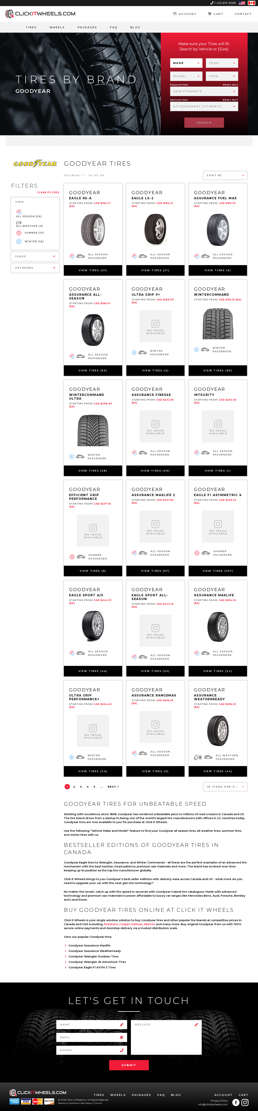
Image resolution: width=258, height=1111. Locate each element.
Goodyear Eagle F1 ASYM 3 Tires (92, 967)
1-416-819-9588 (225, 3)
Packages (87, 27)
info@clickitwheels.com (213, 1104)
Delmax (137, 924)
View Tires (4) (155, 370)
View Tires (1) (218, 470)
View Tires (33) (155, 670)
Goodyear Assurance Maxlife (89, 945)
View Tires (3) (155, 771)
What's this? (230, 84)
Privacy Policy (219, 1100)
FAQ (113, 27)
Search (204, 122)
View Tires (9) (218, 270)
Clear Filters (48, 192)
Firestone (111, 924)
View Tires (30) (217, 370)
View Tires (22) (218, 670)
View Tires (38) (93, 470)
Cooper (124, 924)
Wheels (57, 27)
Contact (243, 14)
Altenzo (149, 924)
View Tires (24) (92, 771)
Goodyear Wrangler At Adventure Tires (97, 962)
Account (187, 14)
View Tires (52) (93, 370)
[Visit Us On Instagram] (245, 1102)
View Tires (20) (155, 470)
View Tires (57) (155, 570)
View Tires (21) (93, 270)
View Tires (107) (218, 570)
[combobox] (186, 63)
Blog (135, 27)
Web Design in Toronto (91, 1103)
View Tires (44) (92, 670)
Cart (217, 14)
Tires (31, 27)
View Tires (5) (93, 570)
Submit (129, 1065)
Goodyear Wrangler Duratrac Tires (93, 956)
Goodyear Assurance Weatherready (95, 951)
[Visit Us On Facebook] (235, 1102)
